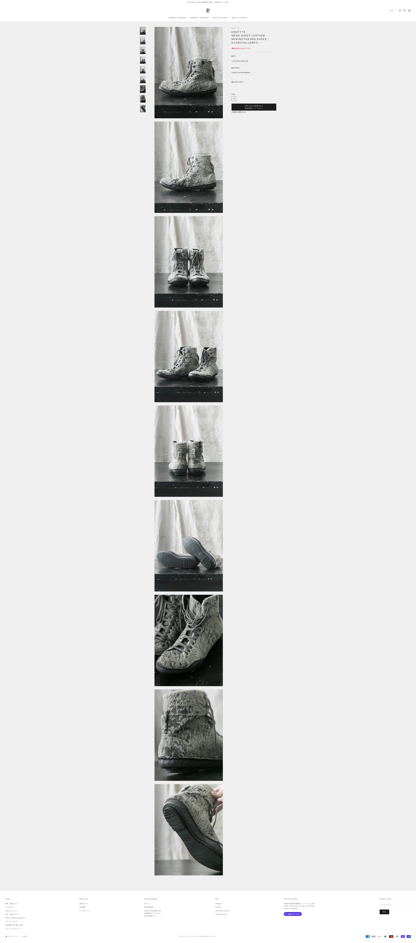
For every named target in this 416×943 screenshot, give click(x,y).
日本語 (391, 10)
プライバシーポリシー (12, 929)
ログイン (147, 904)
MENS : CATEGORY (239, 18)
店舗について (83, 904)
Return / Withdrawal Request (15, 918)
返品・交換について (12, 914)
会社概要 (82, 907)
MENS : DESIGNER (220, 18)
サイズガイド (9, 907)
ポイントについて (11, 921)
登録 (384, 912)
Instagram (218, 904)
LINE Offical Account (222, 911)
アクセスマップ (84, 911)
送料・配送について (12, 904)
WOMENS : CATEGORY (200, 18)
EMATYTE (236, 28)
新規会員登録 (148, 907)
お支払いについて (11, 911)
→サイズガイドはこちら (240, 61)
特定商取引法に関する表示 (14, 925)
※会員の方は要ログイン (239, 112)
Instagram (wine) (221, 914)
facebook (218, 907)
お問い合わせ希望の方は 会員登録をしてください (254, 107)
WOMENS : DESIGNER (177, 18)
